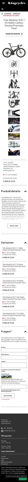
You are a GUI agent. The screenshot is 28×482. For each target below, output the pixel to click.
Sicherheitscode (5, 374)
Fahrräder (7, 14)
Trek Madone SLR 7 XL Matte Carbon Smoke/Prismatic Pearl (13, 314)
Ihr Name (3, 347)
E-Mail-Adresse (5, 354)
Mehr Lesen (14, 226)
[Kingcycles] (16, 3)
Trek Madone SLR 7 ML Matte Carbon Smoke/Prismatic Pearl (13, 298)
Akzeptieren (22, 479)
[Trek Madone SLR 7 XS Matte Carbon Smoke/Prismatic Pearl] (14, 49)
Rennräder (16, 14)
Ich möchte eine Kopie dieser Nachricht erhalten (10, 370)
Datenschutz (4, 458)
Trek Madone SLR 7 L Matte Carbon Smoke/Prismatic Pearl (13, 249)
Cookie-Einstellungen (12, 476)
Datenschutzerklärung (8, 390)
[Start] (2, 14)
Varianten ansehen (13, 34)
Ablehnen (23, 476)
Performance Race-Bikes (11, 15)
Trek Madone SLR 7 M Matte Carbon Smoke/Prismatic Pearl (13, 282)
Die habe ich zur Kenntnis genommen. (10, 390)
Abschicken (8, 396)
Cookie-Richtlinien (19, 473)
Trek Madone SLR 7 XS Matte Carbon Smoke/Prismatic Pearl (14, 24)
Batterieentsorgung (6, 462)
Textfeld (3, 361)
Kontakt (3, 456)
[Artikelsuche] (2, 9)
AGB (2, 460)
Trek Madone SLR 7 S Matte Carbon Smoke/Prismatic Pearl (13, 265)
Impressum (4, 464)
